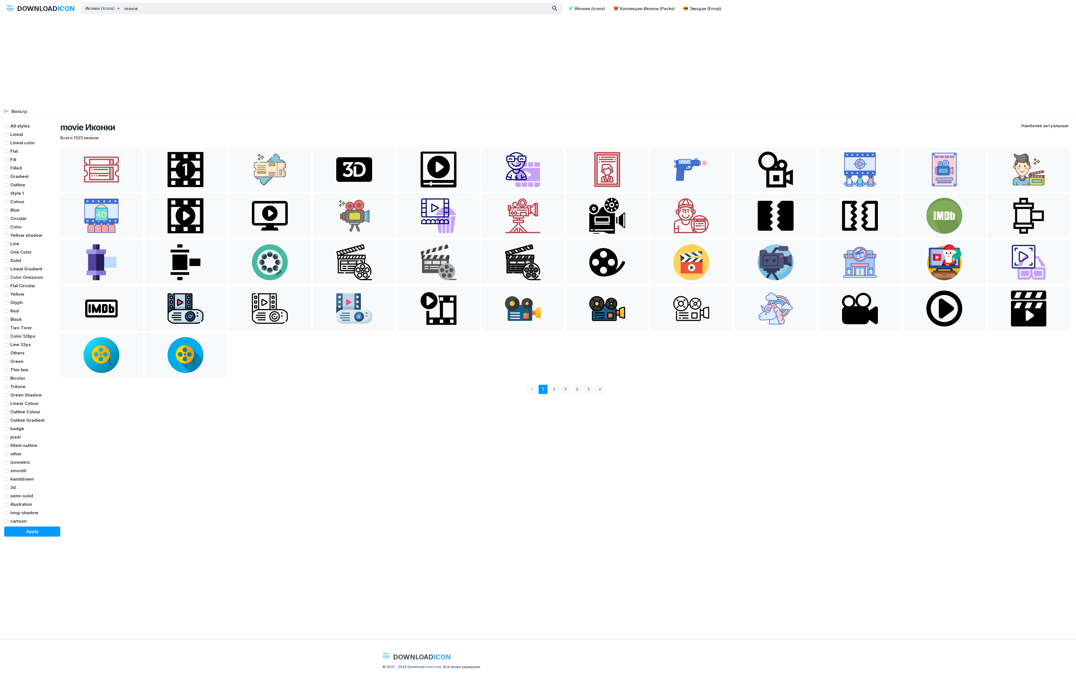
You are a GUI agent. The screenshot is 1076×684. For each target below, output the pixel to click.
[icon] (944, 216)
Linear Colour (24, 403)
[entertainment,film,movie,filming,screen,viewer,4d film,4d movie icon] (101, 216)
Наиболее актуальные (1044, 125)
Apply (32, 531)
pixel (15, 437)
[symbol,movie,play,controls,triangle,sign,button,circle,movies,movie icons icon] (944, 308)
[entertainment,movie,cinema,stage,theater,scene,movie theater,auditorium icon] (438, 216)
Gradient (19, 176)
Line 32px (20, 344)
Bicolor (17, 378)
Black (16, 319)
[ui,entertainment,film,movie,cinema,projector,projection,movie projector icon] (607, 216)
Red (14, 311)
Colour (17, 201)
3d (13, 487)
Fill (13, 159)
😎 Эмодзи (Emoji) (702, 8)
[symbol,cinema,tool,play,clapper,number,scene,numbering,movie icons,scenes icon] (1028, 308)
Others (17, 353)
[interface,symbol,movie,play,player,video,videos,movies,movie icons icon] (438, 169)
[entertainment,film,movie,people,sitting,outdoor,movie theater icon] (860, 169)
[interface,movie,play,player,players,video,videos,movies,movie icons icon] (186, 216)
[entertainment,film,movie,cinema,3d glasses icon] (1028, 262)
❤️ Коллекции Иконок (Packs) (644, 8)
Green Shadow (26, 395)
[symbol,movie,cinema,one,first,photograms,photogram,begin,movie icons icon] (186, 169)
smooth (18, 470)
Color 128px (22, 336)
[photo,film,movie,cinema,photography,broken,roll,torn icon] (776, 216)
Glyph (16, 302)
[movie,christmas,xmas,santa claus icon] (944, 262)
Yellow (17, 294)
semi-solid (21, 495)
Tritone (17, 386)
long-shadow (24, 512)
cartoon (18, 521)
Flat (14, 151)
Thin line (19, 369)
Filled (16, 168)
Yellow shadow (26, 235)
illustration (21, 504)
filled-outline (23, 445)
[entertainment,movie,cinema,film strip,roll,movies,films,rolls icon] (270, 262)
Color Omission (26, 277)
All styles (20, 126)
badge (17, 428)
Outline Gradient (27, 420)
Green (17, 361)
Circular (18, 218)
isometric (20, 462)
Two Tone (21, 327)
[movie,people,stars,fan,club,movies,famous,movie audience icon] (523, 169)
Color (16, 226)
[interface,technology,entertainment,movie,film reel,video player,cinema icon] (1028, 216)
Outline (17, 184)
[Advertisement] (538, 61)
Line (14, 243)
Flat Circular (22, 285)
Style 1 (17, 193)
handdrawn (22, 479)
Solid (15, 260)
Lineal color (22, 142)
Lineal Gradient (26, 269)
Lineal (16, 134)
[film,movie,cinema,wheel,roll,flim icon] (607, 262)
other (16, 453)
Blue (15, 210)
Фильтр (19, 111)
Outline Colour (25, 411)
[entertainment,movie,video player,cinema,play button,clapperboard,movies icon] (354, 262)
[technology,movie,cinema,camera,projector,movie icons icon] (776, 169)
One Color (21, 252)
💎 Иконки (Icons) (587, 8)
